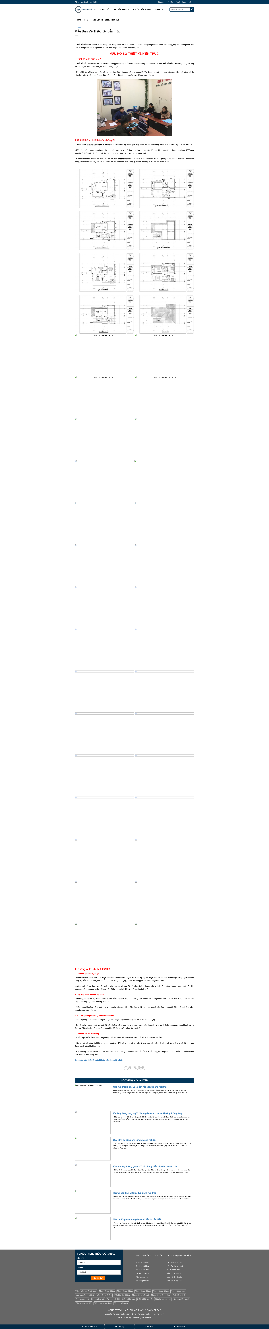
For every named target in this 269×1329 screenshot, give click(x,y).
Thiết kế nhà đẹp (120, 9)
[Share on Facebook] (126, 1068)
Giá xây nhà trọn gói (163, 1299)
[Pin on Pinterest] (139, 1068)
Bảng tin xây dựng (121, 1303)
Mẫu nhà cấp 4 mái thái (85, 1295)
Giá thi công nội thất (84, 1303)
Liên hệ (191, 2)
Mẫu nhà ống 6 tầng (161, 1291)
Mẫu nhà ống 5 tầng (143, 1291)
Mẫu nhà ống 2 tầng (88, 1291)
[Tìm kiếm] (192, 9)
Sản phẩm (158, 9)
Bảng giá (161, 2)
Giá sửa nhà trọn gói (181, 1299)
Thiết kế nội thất (179, 1295)
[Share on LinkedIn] (143, 1068)
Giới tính (80, 1268)
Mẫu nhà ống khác (178, 1291)
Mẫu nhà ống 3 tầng (107, 1291)
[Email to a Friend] (134, 1068)
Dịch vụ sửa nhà (82, 1299)
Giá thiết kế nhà (128, 1299)
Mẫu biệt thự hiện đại (140, 1295)
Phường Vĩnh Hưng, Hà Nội (87, 2)
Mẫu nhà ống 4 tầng (125, 1291)
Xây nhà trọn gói (97, 1299)
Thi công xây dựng (141, 9)
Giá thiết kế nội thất (144, 1299)
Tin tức (170, 2)
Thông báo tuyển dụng (102, 1303)
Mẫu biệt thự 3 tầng (122, 1295)
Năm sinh (80, 1258)
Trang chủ (104, 9)
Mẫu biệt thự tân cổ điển (160, 1295)
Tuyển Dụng (181, 2)
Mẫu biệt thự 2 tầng (104, 1295)
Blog (88, 20)
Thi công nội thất (113, 1299)
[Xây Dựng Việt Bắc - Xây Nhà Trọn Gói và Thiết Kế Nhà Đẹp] (85, 9)
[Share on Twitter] (130, 1068)
